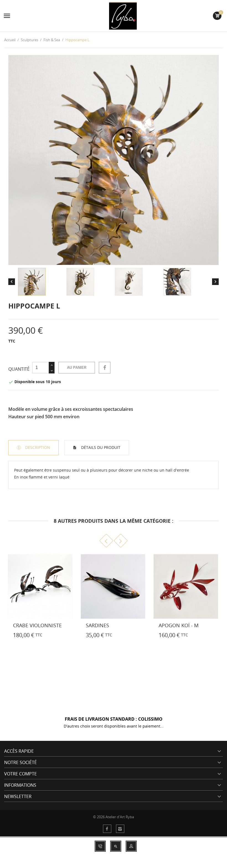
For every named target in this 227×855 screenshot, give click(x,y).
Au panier (76, 367)
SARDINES (97, 625)
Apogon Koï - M (178, 625)
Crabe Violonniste (37, 625)
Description (37, 447)
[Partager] (104, 367)
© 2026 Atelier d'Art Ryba (113, 816)
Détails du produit (100, 447)
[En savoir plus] (6, 636)
